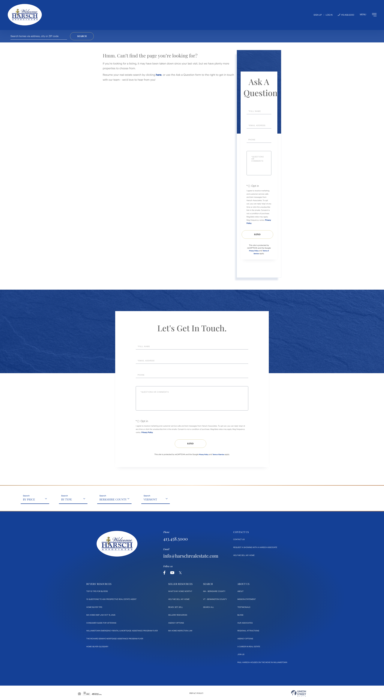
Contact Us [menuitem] (239, 539)
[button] (82, 36)
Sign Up (318, 15)
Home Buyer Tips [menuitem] (94, 607)
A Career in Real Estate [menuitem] (248, 647)
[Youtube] (172, 573)
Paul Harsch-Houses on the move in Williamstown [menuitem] (262, 662)
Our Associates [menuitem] (245, 623)
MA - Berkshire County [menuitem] (214, 591)
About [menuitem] (240, 591)
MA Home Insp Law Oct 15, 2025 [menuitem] (101, 615)
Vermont (150, 499)
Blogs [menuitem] (240, 615)
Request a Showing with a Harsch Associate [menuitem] (255, 547)
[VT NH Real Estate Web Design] (298, 693)
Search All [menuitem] (208, 607)
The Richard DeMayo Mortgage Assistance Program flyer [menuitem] (114, 639)
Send (257, 234)
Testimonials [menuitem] (243, 607)
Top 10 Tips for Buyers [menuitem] (97, 591)
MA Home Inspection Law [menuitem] (180, 631)
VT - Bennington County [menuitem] (215, 599)
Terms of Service (218, 454)
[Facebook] (164, 573)
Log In (329, 15)
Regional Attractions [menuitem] (248, 631)
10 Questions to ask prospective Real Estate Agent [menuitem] (111, 599)
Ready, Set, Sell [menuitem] (175, 607)
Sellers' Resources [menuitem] (177, 615)
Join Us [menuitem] (240, 654)
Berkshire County (113, 499)
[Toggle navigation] (368, 14)
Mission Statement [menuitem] (246, 599)
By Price (29, 499)
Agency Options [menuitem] (176, 623)
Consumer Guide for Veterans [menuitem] (101, 623)
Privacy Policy (254, 251)
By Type (66, 499)
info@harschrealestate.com (190, 556)
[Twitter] (180, 573)
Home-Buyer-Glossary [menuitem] (97, 647)
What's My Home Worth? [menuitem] (180, 591)
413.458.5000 (347, 15)
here (159, 74)
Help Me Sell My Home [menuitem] (244, 555)
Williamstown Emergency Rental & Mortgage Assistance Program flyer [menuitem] (122, 631)
